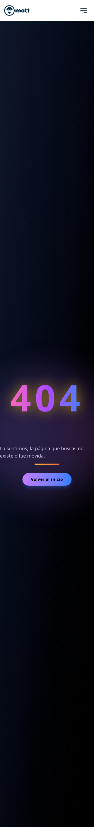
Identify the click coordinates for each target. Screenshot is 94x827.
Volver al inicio (47, 479)
